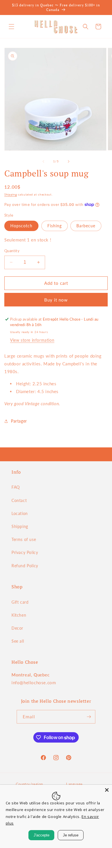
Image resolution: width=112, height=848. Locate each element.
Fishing (54, 225)
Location (19, 513)
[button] (11, 26)
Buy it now (56, 299)
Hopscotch (21, 225)
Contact (19, 500)
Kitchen (18, 615)
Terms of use (23, 539)
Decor (17, 628)
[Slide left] (43, 161)
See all (17, 641)
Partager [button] (19, 421)
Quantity (12, 250)
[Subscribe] (88, 717)
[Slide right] (68, 161)
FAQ (15, 487)
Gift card (19, 602)
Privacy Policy (24, 552)
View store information (32, 340)
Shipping (10, 194)
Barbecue (85, 225)
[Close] (107, 790)
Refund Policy (24, 565)
